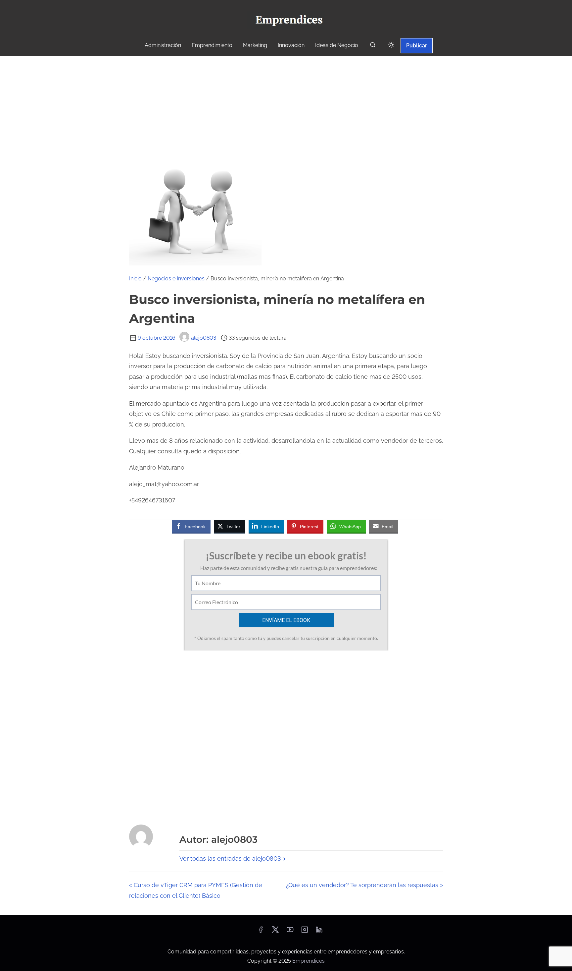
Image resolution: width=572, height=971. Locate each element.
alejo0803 (203, 338)
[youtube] (290, 932)
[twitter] (275, 932)
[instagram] (304, 932)
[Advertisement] (286, 105)
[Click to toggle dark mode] (391, 45)
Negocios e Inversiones (176, 278)
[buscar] (372, 46)
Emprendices (308, 961)
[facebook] (260, 932)
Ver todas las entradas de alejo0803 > (232, 858)
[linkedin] (319, 932)
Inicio (135, 278)
